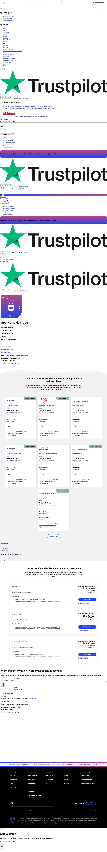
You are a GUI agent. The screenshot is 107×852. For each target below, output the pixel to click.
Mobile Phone (18, 689)
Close (3, 560)
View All (2, 69)
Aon (4, 52)
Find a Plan (3, 8)
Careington (6, 32)
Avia (4, 43)
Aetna (4, 28)
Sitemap (11, 810)
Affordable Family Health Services (12, 51)
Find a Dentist (4, 119)
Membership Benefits (9, 142)
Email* (16, 687)
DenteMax (5, 38)
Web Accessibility (27, 810)
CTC (4, 65)
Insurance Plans (5, 352)
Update (2, 849)
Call (83, 630)
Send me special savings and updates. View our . (19, 698)
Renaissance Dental (8, 54)
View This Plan (87, 599)
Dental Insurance (7, 18)
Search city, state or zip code (7, 121)
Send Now (4, 696)
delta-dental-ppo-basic (9, 58)
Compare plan (12, 435)
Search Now (3, 129)
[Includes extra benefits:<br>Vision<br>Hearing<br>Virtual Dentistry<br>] (30, 398)
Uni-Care (5, 45)
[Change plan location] (4, 3)
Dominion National (8, 49)
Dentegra (5, 47)
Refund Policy (44, 810)
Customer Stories (8, 144)
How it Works (3, 137)
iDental (5, 34)
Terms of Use (18, 810)
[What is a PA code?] (13, 134)
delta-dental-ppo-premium (10, 60)
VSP (4, 64)
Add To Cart (19, 433)
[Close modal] (1, 829)
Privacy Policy (32, 698)
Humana (5, 41)
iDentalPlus (6, 56)
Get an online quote (83, 603)
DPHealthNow (7, 62)
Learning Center (7, 147)
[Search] (1, 188)
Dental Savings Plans (9, 16)
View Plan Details (11, 433)
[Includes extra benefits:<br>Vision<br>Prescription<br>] (62, 398)
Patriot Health (6, 40)
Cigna (4, 30)
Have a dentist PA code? (6, 134)
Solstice (5, 36)
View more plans (53, 536)
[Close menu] (1, 191)
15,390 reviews (24, 98)
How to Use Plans (8, 140)
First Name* (18, 678)
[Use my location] (2, 126)
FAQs (4, 145)
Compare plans (5, 546)
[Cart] (4, 188)
